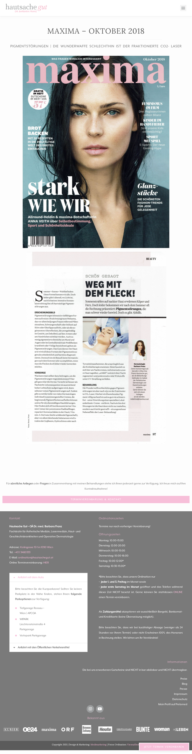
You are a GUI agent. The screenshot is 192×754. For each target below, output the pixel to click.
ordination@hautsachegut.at (35, 557)
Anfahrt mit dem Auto (31, 577)
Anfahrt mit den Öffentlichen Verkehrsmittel (43, 647)
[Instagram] (90, 709)
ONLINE (178, 592)
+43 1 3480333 (22, 552)
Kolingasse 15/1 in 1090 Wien (36, 547)
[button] (183, 8)
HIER (46, 562)
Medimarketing (98, 744)
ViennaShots (133, 744)
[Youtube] (100, 709)
